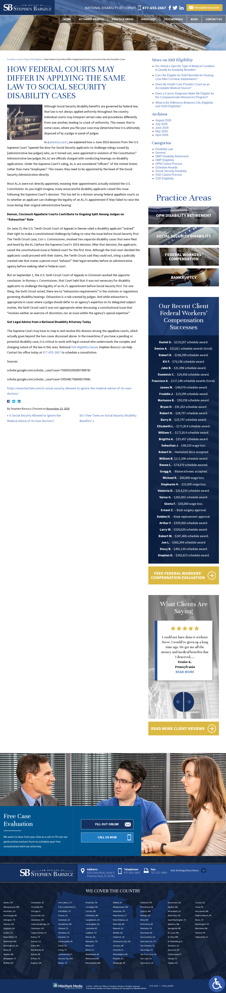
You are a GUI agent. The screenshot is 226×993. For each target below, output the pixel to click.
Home (67, 19)
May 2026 (161, 131)
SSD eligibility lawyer (84, 347)
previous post (58, 142)
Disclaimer (167, 986)
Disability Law (164, 149)
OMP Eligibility (164, 160)
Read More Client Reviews (178, 728)
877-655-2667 (52, 352)
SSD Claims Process (168, 174)
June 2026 (162, 127)
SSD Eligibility (36, 59)
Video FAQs (148, 19)
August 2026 (163, 120)
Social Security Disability (171, 171)
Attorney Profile (91, 19)
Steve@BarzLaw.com (207, 7)
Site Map (153, 986)
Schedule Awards (166, 167)
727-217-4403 (159, 872)
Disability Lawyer (15, 59)
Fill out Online (107, 824)
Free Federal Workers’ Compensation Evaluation (178, 575)
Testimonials (173, 19)
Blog (194, 19)
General (160, 152)
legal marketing (113, 988)
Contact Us (214, 19)
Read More (185, 672)
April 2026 (161, 134)
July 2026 (161, 124)
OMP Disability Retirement (172, 156)
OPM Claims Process (168, 163)
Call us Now (107, 837)
